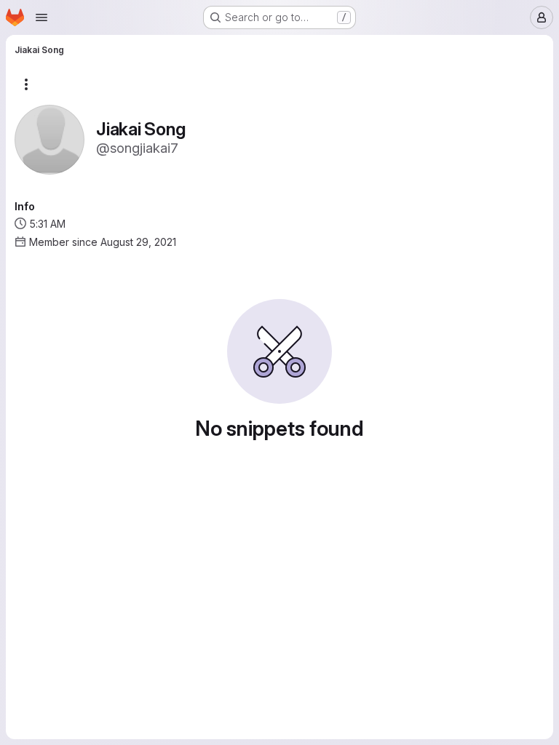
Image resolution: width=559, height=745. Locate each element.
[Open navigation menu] (41, 17)
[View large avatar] (49, 138)
